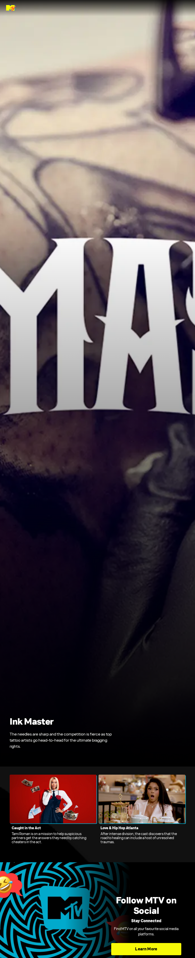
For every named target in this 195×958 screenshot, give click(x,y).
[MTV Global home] (11, 8)
